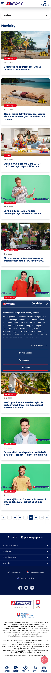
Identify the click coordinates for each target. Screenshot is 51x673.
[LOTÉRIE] (7, 668)
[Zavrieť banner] (47, 304)
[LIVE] (35, 668)
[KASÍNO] (44, 668)
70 (47, 517)
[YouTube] (26, 588)
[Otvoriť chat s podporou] (44, 660)
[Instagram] (32, 588)
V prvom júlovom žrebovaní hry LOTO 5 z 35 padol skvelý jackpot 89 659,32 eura (25, 502)
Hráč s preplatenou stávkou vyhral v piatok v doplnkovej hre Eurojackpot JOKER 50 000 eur (24, 405)
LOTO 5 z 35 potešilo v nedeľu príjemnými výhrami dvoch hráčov (22, 212)
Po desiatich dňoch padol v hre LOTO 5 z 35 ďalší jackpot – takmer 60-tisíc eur (25, 453)
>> (48, 522)
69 (42, 517)
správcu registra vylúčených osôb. (30, 636)
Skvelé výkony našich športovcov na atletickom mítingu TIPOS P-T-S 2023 (24, 259)
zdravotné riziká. (41, 626)
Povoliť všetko (25, 353)
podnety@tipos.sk (33, 537)
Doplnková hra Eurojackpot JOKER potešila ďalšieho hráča (22, 68)
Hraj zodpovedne (17, 572)
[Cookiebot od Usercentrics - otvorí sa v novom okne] (32, 304)
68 (36, 517)
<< (3, 517)
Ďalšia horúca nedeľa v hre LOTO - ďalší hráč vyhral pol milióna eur (22, 165)
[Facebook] (20, 588)
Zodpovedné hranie (37, 572)
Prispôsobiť (24, 360)
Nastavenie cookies (27, 578)
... (9, 517)
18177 (14, 537)
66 (25, 517)
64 (15, 517)
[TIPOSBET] (25, 668)
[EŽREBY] (16, 668)
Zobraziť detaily (36, 345)
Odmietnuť (25, 367)
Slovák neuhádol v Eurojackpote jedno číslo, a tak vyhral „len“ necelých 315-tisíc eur (24, 117)
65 (20, 517)
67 (31, 517)
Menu (2, 3)
